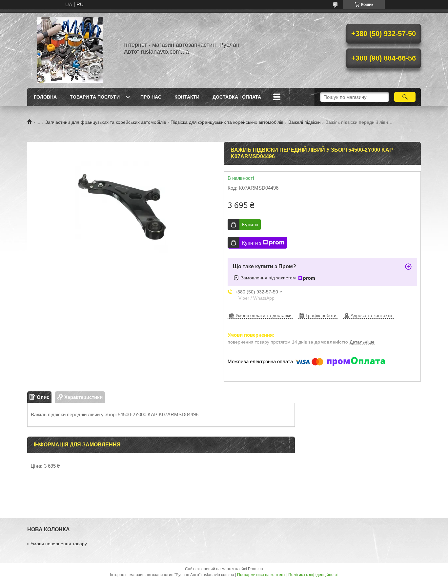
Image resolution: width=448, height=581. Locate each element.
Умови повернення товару (59, 543)
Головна (45, 97)
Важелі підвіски (304, 122)
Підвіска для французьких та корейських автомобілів (227, 122)
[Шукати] (405, 97)
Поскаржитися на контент (261, 574)
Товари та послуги (95, 97)
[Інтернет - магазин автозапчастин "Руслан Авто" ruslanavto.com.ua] (69, 48)
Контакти (186, 97)
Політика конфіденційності (313, 574)
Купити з (251, 243)
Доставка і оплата (237, 97)
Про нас (150, 97)
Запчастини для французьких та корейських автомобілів (105, 122)
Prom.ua (255, 569)
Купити (250, 224)
